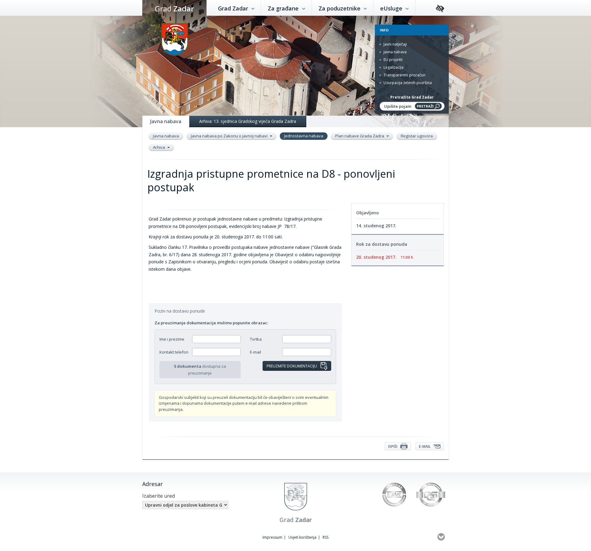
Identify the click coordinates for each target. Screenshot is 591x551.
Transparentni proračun (404, 75)
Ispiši (393, 446)
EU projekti (393, 59)
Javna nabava (395, 52)
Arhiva (159, 147)
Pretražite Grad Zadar (412, 97)
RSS (325, 537)
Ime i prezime (171, 339)
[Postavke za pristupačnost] (440, 9)
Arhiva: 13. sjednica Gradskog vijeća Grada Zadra (247, 121)
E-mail (255, 352)
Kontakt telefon (173, 352)
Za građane (284, 8)
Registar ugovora (417, 136)
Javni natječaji (395, 44)
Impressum (272, 537)
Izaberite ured (158, 495)
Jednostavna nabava (303, 136)
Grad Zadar (234, 8)
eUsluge (392, 8)
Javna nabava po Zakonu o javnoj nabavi (229, 136)
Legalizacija (393, 67)
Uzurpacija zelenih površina (407, 82)
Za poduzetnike (340, 8)
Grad (174, 8)
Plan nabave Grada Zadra (360, 136)
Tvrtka (256, 339)
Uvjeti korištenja (302, 537)
